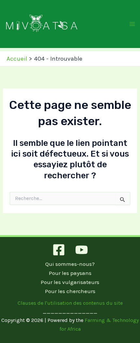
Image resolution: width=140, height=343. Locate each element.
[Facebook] (58, 249)
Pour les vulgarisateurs (70, 282)
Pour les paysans (70, 273)
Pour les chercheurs (70, 291)
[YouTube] (81, 249)
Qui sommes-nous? (70, 264)
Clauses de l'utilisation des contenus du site (70, 303)
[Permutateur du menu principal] (132, 24)
